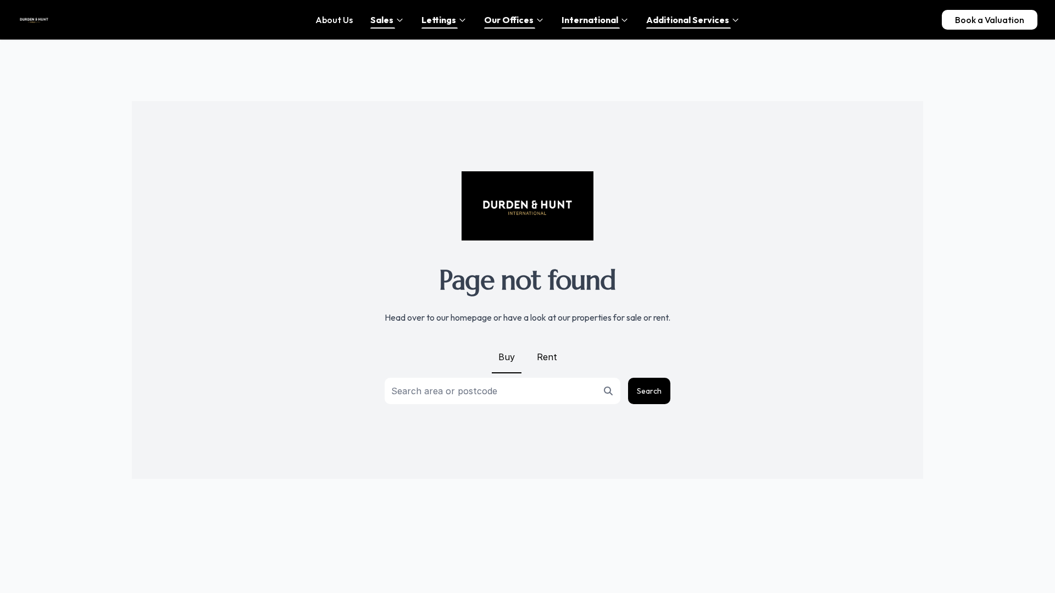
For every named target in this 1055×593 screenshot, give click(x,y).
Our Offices (509, 19)
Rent (547, 356)
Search (649, 391)
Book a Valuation (989, 19)
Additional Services (687, 19)
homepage (471, 317)
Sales (381, 19)
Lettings (438, 19)
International (590, 19)
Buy (506, 356)
